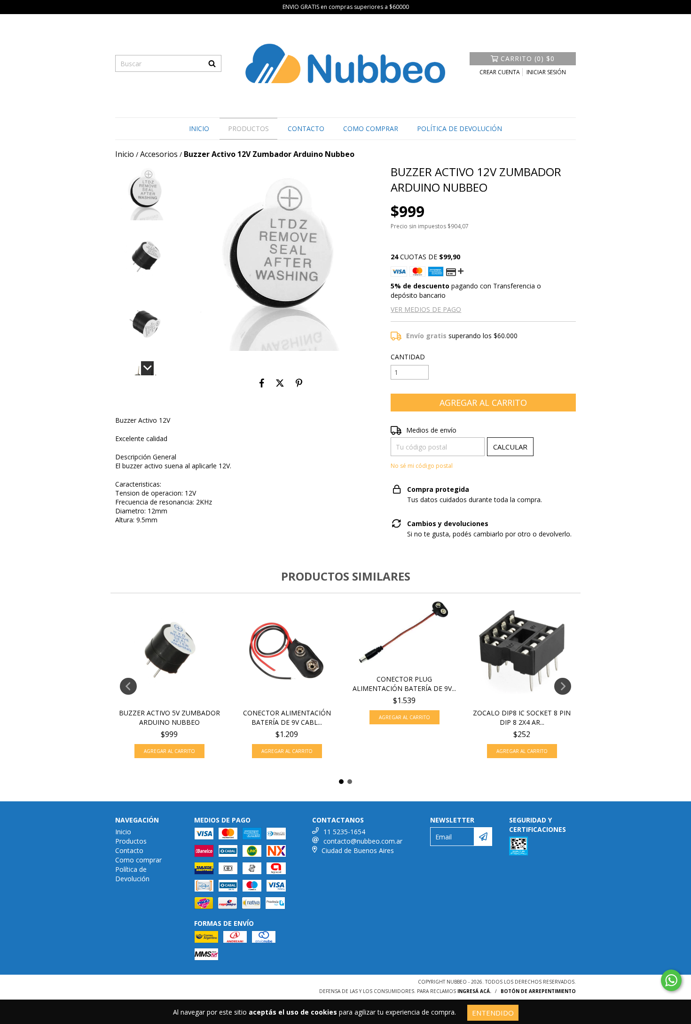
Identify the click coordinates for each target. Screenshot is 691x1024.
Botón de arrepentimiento (538, 991)
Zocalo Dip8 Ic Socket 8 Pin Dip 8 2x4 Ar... (522, 717)
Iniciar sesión (546, 72)
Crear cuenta (499, 72)
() (528, 58)
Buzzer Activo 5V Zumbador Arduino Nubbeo (169, 717)
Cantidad (408, 356)
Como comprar (370, 128)
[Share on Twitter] (279, 383)
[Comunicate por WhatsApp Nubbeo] (671, 980)
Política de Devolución (459, 128)
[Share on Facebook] (261, 383)
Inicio (199, 128)
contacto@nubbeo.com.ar (362, 841)
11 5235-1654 (344, 831)
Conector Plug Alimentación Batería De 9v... (404, 684)
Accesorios (159, 154)
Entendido (493, 1012)
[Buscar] (212, 63)
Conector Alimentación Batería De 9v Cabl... (287, 717)
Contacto (306, 128)
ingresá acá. (474, 991)
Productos (248, 128)
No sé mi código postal (422, 466)
